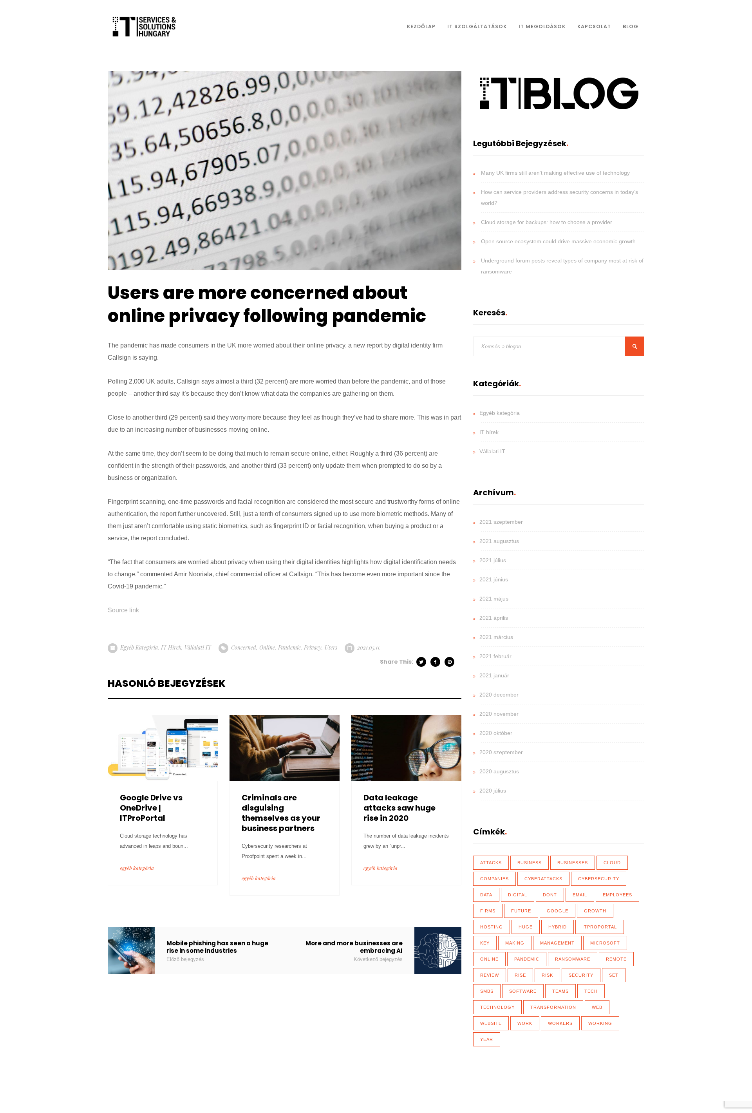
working (600, 1023)
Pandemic (289, 647)
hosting (491, 927)
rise (520, 975)
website (491, 1023)
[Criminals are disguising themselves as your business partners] (285, 747)
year (486, 1039)
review (489, 975)
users (331, 647)
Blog (630, 26)
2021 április (493, 618)
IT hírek (171, 647)
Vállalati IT (197, 647)
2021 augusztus (499, 541)
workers (560, 1023)
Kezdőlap (421, 26)
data (486, 894)
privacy (313, 647)
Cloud (612, 862)
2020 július (492, 790)
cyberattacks (543, 878)
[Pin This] (450, 662)
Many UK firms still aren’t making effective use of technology (555, 173)
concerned (243, 647)
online (267, 647)
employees (617, 894)
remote (616, 959)
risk (547, 975)
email (580, 894)
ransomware (572, 959)
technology (497, 1007)
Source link (123, 610)
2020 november (499, 714)
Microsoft (605, 943)
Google (557, 910)
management (557, 943)
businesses (572, 862)
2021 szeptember (501, 522)
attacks (491, 862)
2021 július (492, 560)
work (524, 1023)
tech (591, 991)
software (523, 991)
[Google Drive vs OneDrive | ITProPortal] (163, 747)
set (613, 975)
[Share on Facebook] (435, 662)
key (485, 943)
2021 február (495, 656)
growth (595, 910)
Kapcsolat (594, 26)
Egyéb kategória (139, 647)
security (581, 975)
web (597, 1007)
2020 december (499, 694)
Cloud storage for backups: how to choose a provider (546, 222)
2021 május (493, 598)
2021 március (496, 637)
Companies (494, 878)
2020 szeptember (501, 752)
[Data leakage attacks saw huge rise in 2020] (406, 747)
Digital (517, 894)
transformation (553, 1007)
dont (550, 894)
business (529, 862)
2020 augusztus (499, 771)
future (521, 910)
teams (560, 991)
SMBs (487, 991)
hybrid (557, 927)
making (514, 943)
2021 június (493, 579)
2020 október (495, 733)
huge (526, 927)
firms (487, 910)
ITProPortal (599, 927)
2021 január (494, 675)
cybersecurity (598, 878)
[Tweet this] (421, 662)
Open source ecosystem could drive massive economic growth (558, 241)
